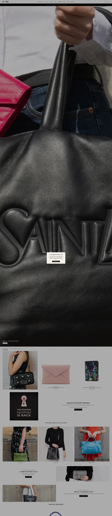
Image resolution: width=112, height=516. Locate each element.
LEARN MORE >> (56, 261)
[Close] (64, 253)
